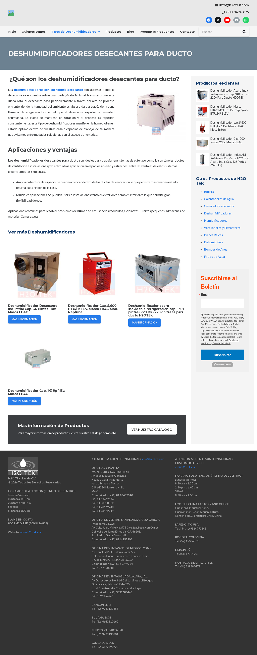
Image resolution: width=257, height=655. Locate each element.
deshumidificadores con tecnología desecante (48, 89)
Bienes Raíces (213, 235)
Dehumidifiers (213, 242)
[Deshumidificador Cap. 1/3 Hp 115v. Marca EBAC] (37, 358)
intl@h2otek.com (185, 467)
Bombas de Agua (215, 249)
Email (205, 294)
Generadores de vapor (219, 206)
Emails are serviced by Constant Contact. (220, 341)
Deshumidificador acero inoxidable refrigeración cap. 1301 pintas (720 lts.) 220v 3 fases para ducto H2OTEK (156, 310)
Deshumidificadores (218, 213)
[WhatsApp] (246, 20)
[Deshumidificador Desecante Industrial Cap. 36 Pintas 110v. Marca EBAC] (37, 273)
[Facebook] (209, 20)
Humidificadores (215, 220)
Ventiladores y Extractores (222, 227)
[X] (218, 20)
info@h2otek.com (153, 459)
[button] (98, 32)
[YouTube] (227, 20)
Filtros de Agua (214, 256)
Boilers (209, 191)
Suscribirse (222, 355)
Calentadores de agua (219, 199)
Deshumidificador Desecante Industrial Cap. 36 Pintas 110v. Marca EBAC (32, 309)
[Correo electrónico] (236, 20)
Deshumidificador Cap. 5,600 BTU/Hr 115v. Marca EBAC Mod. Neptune (93, 309)
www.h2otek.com (31, 532)
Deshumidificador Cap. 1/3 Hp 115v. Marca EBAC (36, 392)
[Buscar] (244, 31)
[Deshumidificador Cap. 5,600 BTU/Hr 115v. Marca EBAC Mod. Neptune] (97, 273)
